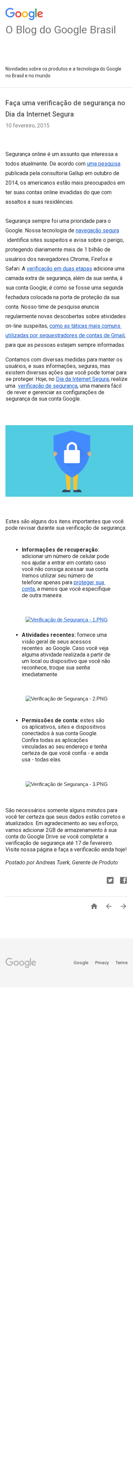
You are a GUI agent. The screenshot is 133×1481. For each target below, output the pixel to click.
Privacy (102, 962)
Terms (122, 962)
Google (81, 962)
